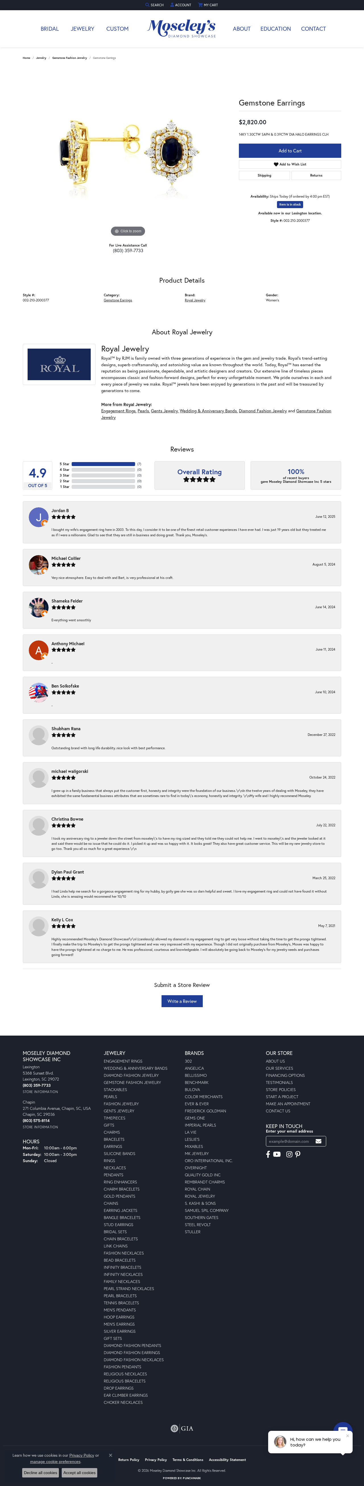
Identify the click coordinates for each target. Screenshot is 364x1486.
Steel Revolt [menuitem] (198, 1224)
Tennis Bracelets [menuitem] (121, 1302)
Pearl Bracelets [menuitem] (120, 1295)
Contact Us (278, 1111)
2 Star (64, 481)
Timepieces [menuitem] (114, 1118)
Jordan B (60, 510)
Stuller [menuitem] (192, 1231)
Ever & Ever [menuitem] (197, 1103)
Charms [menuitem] (112, 1132)
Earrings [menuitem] (113, 1146)
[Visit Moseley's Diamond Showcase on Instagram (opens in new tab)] (289, 1154)
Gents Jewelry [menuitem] (119, 1111)
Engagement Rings (118, 410)
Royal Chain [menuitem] (197, 1189)
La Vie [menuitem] (191, 1132)
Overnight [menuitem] (196, 1167)
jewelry (41, 58)
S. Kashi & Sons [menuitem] (200, 1203)
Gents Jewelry (164, 410)
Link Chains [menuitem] (116, 1246)
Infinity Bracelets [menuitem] (122, 1267)
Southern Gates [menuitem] (201, 1217)
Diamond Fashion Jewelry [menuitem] (131, 1075)
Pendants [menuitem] (113, 1174)
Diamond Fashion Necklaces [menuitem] (134, 1359)
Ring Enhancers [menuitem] (120, 1182)
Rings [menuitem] (109, 1160)
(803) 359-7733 (128, 250)
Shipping (264, 175)
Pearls (143, 410)
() (139, 464)
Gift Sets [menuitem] (113, 1338)
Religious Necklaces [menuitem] (125, 1374)
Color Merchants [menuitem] (204, 1096)
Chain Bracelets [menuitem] (121, 1238)
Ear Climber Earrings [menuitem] (126, 1395)
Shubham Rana (65, 728)
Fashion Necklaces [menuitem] (124, 1253)
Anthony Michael (67, 643)
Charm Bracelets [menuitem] (122, 1189)
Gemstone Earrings (118, 300)
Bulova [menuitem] (192, 1089)
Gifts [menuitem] (109, 1125)
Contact (313, 28)
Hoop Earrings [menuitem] (119, 1317)
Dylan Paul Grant (67, 872)
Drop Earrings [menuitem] (119, 1388)
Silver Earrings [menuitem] (120, 1331)
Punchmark (192, 1478)
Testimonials (279, 1082)
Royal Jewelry (195, 300)
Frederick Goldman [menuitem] (205, 1111)
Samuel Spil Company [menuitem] (207, 1210)
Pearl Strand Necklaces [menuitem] (129, 1288)
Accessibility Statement (227, 1460)
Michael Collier (66, 558)
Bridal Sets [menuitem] (115, 1231)
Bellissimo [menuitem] (196, 1075)
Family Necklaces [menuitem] (122, 1281)
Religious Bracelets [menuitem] (125, 1381)
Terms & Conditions (188, 1460)
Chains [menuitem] (111, 1203)
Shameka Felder (67, 601)
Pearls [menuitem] (110, 1096)
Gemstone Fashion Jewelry (69, 58)
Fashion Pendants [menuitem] (122, 1366)
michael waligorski (69, 771)
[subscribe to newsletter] (318, 1141)
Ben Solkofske (65, 686)
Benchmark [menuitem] (196, 1082)
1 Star (64, 487)
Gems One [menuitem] (195, 1118)
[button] (155, 5)
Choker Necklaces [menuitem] (123, 1402)
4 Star (64, 469)
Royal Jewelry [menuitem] (200, 1196)
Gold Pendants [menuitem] (119, 1196)
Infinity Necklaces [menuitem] (123, 1274)
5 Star (64, 464)
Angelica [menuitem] (194, 1068)
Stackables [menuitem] (115, 1089)
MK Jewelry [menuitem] (197, 1153)
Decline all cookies (40, 1472)
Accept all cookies (79, 1472)
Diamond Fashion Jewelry (263, 410)
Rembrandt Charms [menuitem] (205, 1182)
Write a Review (182, 1001)
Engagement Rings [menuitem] (123, 1061)
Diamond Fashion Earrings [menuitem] (132, 1352)
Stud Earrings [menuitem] (118, 1224)
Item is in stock (290, 204)
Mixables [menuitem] (194, 1146)
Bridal (50, 28)
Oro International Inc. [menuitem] (209, 1160)
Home (26, 58)
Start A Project (282, 1096)
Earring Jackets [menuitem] (120, 1210)
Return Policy (128, 1460)
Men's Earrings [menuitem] (119, 1324)
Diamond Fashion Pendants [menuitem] (132, 1345)
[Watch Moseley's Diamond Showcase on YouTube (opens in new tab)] (277, 1154)
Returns (316, 175)
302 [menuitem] (188, 1061)
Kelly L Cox (62, 919)
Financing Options (285, 1075)
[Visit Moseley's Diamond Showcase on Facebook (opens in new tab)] (268, 1154)
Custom (117, 28)
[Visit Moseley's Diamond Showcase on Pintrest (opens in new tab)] (297, 1154)
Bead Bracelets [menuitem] (120, 1260)
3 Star (64, 475)
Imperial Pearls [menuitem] (200, 1125)
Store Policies (281, 1089)
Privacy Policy (156, 1460)
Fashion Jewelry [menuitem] (121, 1103)
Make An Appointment (288, 1103)
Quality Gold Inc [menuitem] (203, 1174)
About (242, 28)
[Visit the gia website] (182, 1428)
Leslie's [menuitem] (192, 1139)
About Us (275, 1061)
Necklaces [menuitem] (115, 1167)
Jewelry (82, 28)
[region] (128, 152)
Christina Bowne (67, 819)
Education (275, 28)
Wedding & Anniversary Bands (208, 410)
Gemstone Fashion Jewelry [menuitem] (132, 1082)
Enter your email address (289, 1131)
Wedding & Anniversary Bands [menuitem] (135, 1068)
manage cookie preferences (55, 1461)
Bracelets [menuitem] (114, 1139)
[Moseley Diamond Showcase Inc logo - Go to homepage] (182, 28)
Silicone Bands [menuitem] (119, 1153)
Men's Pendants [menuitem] (120, 1310)
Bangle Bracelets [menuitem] (122, 1217)
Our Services (279, 1068)
